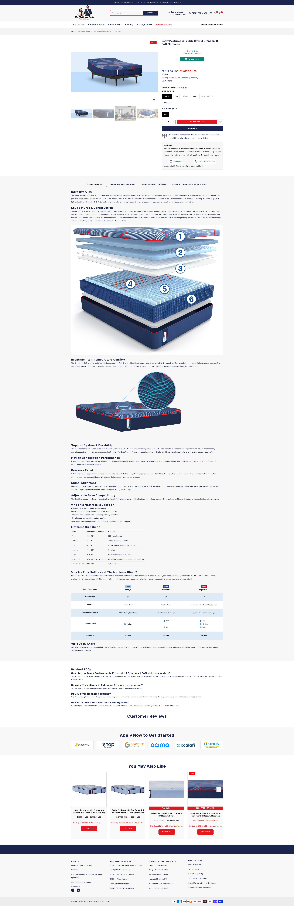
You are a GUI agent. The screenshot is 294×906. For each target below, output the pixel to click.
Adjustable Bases (96, 24)
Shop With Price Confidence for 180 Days (189, 184)
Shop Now (89, 829)
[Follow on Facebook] (72, 890)
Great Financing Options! (158, 888)
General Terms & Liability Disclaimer (202, 883)
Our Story (75, 870)
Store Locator (178, 13)
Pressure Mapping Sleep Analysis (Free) (126, 865)
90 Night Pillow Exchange (120, 870)
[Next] (218, 789)
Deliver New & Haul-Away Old (122, 184)
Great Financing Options (119, 884)
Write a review (192, 59)
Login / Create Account (158, 865)
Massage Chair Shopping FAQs (161, 884)
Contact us (178, 162)
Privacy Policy (193, 869)
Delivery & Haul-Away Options (122, 888)
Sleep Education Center (158, 870)
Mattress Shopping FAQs (158, 879)
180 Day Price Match (118, 879)
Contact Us (75, 887)
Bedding (129, 24)
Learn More (167, 81)
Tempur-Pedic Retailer (212, 24)
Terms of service (194, 865)
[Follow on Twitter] (78, 890)
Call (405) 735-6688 (207, 162)
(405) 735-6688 (200, 13)
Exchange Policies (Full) (197, 878)
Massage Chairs (144, 24)
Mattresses (78, 24)
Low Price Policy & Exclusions (200, 888)
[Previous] (75, 789)
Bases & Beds (115, 24)
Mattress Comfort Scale (158, 874)
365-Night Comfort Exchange (153, 184)
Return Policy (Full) (195, 874)
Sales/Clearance (164, 24)
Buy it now (192, 128)
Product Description (95, 184)
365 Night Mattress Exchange (122, 874)
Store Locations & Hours (81, 882)
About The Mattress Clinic (81, 865)
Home (73, 31)
